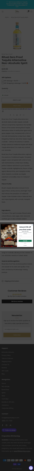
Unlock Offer (25, 240)
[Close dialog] (32, 224)
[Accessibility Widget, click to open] (31, 468)
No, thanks (25, 245)
